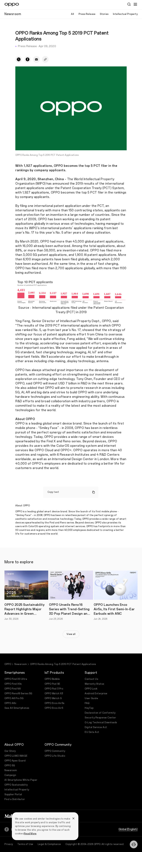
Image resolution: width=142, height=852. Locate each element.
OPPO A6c (10, 703)
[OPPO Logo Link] (11, 4)
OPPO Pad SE (52, 684)
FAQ (87, 703)
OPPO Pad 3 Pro (54, 688)
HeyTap (89, 708)
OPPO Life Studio (55, 756)
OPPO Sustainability (16, 785)
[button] (134, 844)
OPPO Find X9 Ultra (15, 679)
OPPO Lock (91, 688)
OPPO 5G (9, 765)
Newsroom (20, 664)
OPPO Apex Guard (15, 760)
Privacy (8, 844)
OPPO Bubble (52, 679)
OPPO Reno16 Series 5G (18, 693)
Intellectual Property (125, 14)
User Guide (91, 698)
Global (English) (128, 829)
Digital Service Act (96, 727)
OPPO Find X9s (13, 684)
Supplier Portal (13, 794)
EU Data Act (92, 732)
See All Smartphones (16, 708)
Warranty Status (94, 684)
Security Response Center (100, 717)
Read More (30, 833)
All (72, 14)
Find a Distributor (14, 799)
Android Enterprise (96, 693)
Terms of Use (25, 844)
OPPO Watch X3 (54, 693)
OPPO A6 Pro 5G (13, 698)
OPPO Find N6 (12, 688)
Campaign (10, 775)
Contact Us (91, 679)
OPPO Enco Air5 (54, 708)
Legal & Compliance (49, 844)
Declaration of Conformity (100, 713)
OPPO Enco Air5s (54, 703)
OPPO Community (55, 751)
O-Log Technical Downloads (101, 722)
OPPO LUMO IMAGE (16, 756)
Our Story (10, 751)
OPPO (7, 664)
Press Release (87, 14)
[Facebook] (6, 829)
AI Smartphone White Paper (20, 780)
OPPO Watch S (53, 698)
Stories (104, 14)
